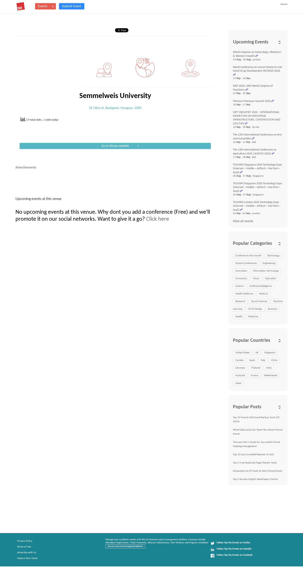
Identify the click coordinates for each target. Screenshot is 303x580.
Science (239, 286)
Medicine (253, 316)
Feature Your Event (27, 558)
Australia (240, 375)
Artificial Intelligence (260, 286)
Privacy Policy (24, 541)
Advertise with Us (26, 552)
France (254, 375)
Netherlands (270, 375)
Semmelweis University (115, 96)
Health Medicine (244, 293)
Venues (284, 4)
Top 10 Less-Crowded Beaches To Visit (253, 454)
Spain (252, 360)
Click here (157, 219)
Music (256, 278)
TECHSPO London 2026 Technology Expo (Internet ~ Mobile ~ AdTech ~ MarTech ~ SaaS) (256, 206)
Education (270, 278)
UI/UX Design (255, 309)
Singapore (269, 352)
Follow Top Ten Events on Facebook (234, 555)
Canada (239, 360)
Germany (240, 367)
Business (272, 309)
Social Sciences (259, 301)
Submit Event (71, 6)
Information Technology (266, 271)
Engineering (269, 263)
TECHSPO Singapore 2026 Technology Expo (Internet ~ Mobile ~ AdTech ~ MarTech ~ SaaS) (257, 168)
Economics (241, 278)
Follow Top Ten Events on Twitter (233, 542)
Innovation (241, 271)
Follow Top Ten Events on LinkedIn (234, 549)
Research (240, 301)
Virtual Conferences (246, 263)
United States (242, 352)
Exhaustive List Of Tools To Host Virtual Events (257, 471)
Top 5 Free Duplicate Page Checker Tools (255, 462)
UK (256, 352)
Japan (238, 383)
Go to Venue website (115, 146)
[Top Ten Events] (20, 6)
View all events (243, 221)
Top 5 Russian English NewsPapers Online (255, 479)
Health (238, 316)
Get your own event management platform (125, 546)
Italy (263, 360)
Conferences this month (248, 255)
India (268, 367)
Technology (273, 255)
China (274, 360)
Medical (263, 293)
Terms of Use (24, 546)
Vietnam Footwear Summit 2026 (251, 101)
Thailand (255, 367)
